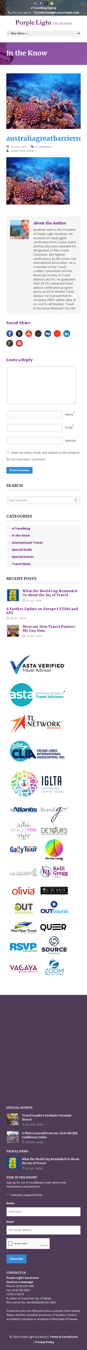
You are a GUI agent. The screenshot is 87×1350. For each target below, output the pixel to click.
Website (70, 441)
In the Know (21, 535)
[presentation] (28, 1243)
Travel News (21, 564)
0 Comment (43, 146)
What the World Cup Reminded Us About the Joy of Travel (49, 593)
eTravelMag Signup (43, 8)
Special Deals (22, 550)
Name (69, 414)
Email (68, 427)
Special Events (23, 557)
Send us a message (19, 1282)
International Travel (27, 543)
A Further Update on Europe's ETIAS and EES (42, 611)
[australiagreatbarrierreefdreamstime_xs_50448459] (43, 101)
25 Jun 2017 (19, 146)
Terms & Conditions (64, 1337)
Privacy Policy (44, 1342)
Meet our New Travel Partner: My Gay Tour (49, 628)
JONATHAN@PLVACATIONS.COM (58, 13)
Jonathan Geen (22, 150)
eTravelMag (21, 528)
